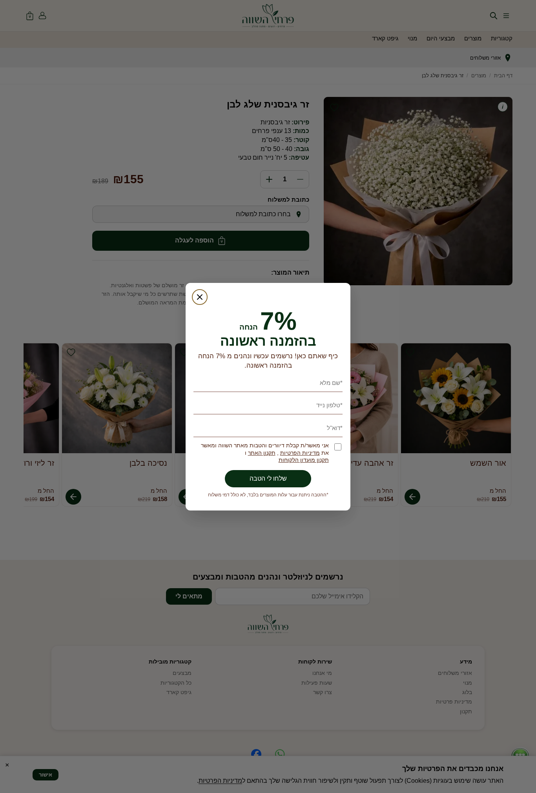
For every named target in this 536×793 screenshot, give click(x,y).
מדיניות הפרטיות (300, 453)
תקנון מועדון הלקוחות (304, 460)
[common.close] (199, 297)
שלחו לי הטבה (268, 478)
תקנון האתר (261, 453)
